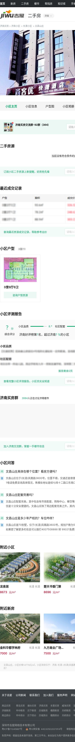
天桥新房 (66, 710)
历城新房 (43, 710)
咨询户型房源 (20, 295)
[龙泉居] (20, 566)
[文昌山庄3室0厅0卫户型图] (20, 270)
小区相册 (68, 106)
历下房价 (31, 715)
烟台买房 (31, 705)
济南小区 (15, 26)
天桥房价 (66, 715)
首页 (2, 3)
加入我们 (48, 695)
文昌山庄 (39, 26)
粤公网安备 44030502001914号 (46, 729)
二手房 (25, 3)
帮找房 (48, 3)
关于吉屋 (7, 695)
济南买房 (4, 26)
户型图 (50, 106)
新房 (13, 3)
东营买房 (54, 705)
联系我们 (34, 695)
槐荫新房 (54, 710)
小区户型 (7, 248)
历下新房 (31, 710)
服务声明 (62, 695)
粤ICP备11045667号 (12, 729)
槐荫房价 (54, 715)
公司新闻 (21, 695)
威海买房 (66, 705)
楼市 (36, 3)
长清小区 (27, 26)
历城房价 (43, 715)
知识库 (62, 3)
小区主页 (11, 106)
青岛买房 (20, 705)
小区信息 (31, 106)
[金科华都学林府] (20, 628)
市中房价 (20, 715)
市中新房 (20, 710)
